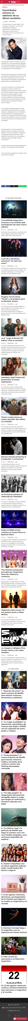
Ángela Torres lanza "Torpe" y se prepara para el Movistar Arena (13, 299)
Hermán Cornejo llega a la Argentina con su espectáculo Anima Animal (14, 930)
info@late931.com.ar (14, 1010)
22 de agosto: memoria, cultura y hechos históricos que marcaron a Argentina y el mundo (14, 988)
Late (6, 21)
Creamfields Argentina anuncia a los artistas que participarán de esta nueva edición (13, 223)
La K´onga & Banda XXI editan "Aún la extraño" (12, 339)
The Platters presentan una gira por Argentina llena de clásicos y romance (12, 573)
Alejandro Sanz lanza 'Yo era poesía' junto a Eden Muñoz (12, 612)
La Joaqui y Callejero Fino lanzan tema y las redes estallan (13, 650)
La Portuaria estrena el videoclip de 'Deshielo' (12, 495)
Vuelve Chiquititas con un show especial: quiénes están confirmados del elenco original (13, 867)
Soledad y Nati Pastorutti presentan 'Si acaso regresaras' (13, 379)
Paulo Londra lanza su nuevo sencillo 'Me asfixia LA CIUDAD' (13, 419)
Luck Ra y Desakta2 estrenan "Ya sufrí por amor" (11, 261)
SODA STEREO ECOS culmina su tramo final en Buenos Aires (13, 532)
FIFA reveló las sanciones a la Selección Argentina (12, 959)
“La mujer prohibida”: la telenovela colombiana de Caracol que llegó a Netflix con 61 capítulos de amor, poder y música (13, 726)
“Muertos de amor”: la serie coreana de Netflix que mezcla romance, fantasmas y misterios (12, 694)
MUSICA (4, 7)
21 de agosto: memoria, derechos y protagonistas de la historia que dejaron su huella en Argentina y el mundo (14, 899)
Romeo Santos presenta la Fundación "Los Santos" (13, 458)
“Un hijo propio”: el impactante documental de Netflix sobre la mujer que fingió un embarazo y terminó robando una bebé (13, 798)
